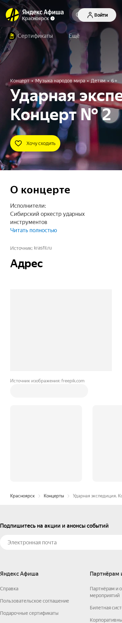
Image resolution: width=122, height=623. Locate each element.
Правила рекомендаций (26, 546)
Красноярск (22, 392)
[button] (74, 36)
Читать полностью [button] (33, 230)
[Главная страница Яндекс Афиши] (12, 15)
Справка (9, 485)
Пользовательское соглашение (34, 497)
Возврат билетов (19, 522)
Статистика (100, 603)
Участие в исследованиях (28, 534)
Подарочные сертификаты (29, 510)
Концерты (54, 392)
